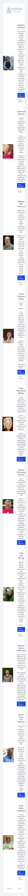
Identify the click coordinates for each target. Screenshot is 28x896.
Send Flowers (21, 101)
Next (19, 888)
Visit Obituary (21, 95)
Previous (9, 888)
